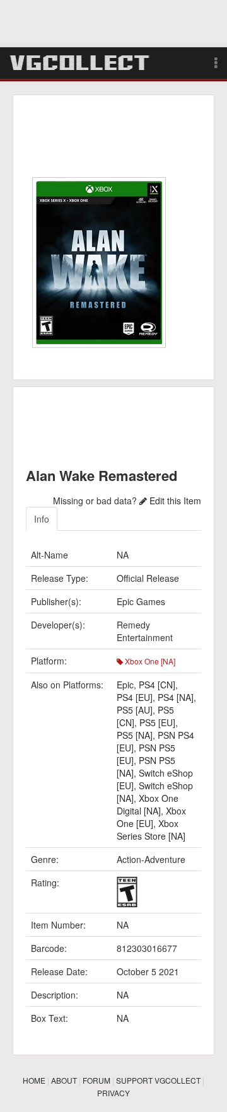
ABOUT (64, 1080)
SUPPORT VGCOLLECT (158, 1080)
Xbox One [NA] (149, 661)
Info (41, 519)
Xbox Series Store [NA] (151, 829)
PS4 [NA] (176, 697)
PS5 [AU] (135, 710)
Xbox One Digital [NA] (147, 804)
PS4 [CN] (157, 684)
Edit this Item (174, 500)
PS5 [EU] (157, 722)
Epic (125, 684)
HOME (34, 1080)
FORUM (96, 1080)
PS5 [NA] (135, 735)
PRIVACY (113, 1092)
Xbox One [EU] (151, 817)
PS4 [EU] (135, 697)
